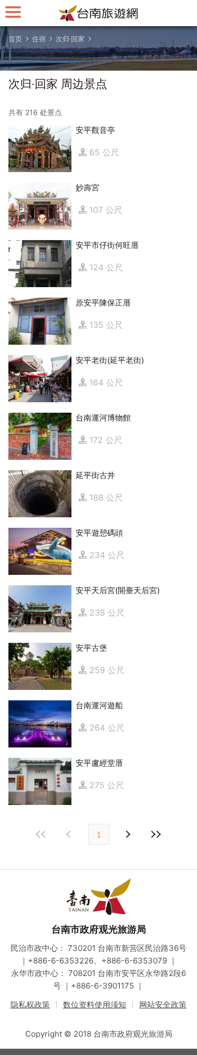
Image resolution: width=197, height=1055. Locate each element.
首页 (15, 39)
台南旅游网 (99, 13)
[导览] (13, 12)
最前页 (41, 834)
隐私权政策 (30, 1004)
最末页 (156, 834)
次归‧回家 (70, 39)
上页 (127, 834)
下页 (69, 834)
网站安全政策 (162, 1004)
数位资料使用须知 (94, 1004)
